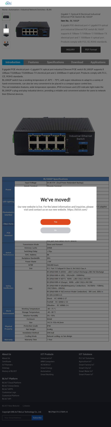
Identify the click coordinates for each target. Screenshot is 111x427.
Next (6, 31)
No (55, 230)
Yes (55, 222)
